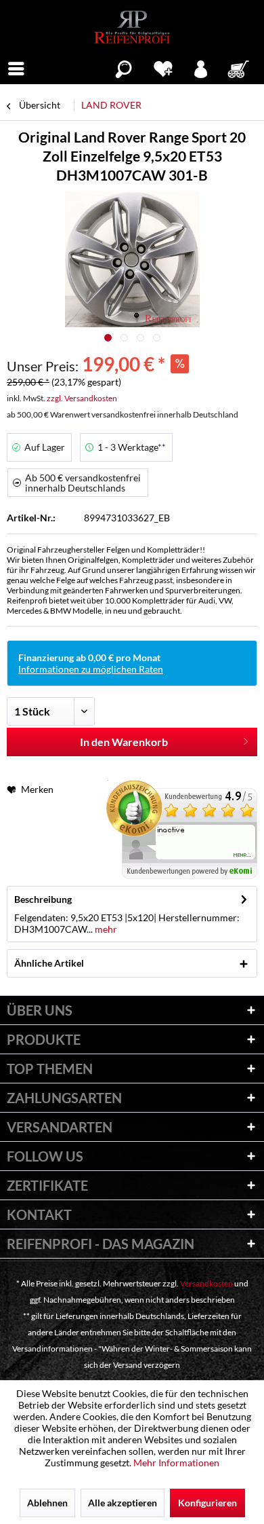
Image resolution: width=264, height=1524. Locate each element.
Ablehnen (47, 1502)
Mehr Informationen (176, 1462)
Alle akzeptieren (122, 1502)
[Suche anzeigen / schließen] (123, 67)
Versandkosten (206, 1283)
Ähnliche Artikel (49, 963)
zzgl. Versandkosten (82, 398)
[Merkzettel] (162, 67)
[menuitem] (16, 67)
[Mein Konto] (201, 67)
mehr (105, 929)
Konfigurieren (207, 1502)
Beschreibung (43, 899)
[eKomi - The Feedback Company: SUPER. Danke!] (181, 829)
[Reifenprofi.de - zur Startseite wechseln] (131, 27)
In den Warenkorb (124, 741)
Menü (16, 67)
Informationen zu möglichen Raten (90, 669)
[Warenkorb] (239, 67)
